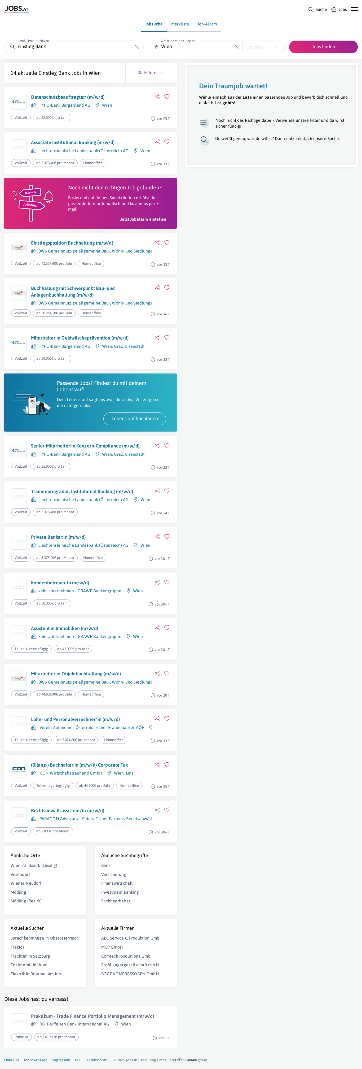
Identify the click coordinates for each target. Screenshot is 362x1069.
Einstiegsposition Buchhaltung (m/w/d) (72, 243)
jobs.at (132, 1060)
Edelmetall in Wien (29, 964)
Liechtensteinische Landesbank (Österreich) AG (83, 150)
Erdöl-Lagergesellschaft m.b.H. (130, 964)
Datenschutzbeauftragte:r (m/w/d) (67, 97)
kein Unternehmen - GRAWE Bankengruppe (79, 590)
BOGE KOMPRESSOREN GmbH (130, 973)
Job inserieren (35, 1060)
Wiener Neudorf (26, 883)
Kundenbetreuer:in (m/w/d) (60, 582)
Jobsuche (154, 23)
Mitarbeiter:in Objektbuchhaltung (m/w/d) (76, 673)
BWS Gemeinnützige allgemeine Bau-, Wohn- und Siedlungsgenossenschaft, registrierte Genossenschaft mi (140, 251)
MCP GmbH (112, 947)
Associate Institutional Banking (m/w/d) (72, 142)
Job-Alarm (207, 23)
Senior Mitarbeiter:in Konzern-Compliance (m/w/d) (85, 446)
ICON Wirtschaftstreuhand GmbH (70, 773)
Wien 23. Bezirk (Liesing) (34, 865)
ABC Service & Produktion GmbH (132, 938)
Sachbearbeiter (115, 900)
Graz (118, 346)
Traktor (17, 947)
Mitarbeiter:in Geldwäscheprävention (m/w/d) (80, 338)
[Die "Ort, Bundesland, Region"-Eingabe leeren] (237, 47)
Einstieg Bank (54, 73)
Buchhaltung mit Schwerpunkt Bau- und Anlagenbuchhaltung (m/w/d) (73, 291)
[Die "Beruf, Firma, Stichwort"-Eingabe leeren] (137, 47)
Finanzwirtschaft (117, 883)
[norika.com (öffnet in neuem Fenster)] (188, 1060)
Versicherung (113, 874)
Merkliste (180, 23)
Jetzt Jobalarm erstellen (143, 219)
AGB (77, 1060)
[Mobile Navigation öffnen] (354, 9)
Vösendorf (20, 874)
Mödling (18, 892)
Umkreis (255, 47)
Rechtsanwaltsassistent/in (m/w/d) (67, 810)
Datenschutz (96, 1060)
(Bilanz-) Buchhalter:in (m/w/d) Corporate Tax (79, 765)
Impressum (61, 1060)
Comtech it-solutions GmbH (127, 956)
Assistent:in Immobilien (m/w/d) (64, 628)
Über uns (11, 1060)
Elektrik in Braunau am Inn (36, 973)
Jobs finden (323, 46)
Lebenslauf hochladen (135, 418)
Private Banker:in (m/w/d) (58, 537)
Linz (130, 773)
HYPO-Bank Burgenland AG (64, 105)
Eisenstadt (135, 346)
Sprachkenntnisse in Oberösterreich (45, 938)
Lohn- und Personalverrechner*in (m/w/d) (75, 719)
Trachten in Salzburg (30, 956)
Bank (106, 865)
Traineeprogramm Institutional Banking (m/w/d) (82, 491)
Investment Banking (120, 892)
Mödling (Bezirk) (26, 900)
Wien (94, 73)
